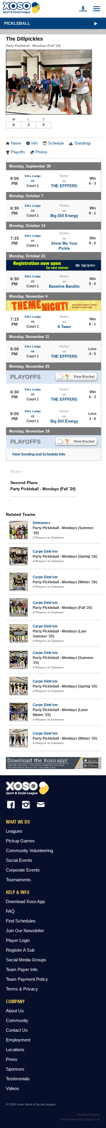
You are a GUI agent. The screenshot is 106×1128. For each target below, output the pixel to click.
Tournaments (18, 879)
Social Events (19, 860)
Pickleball (17, 23)
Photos (41, 152)
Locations (15, 1049)
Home (16, 143)
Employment (18, 1039)
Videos (12, 1088)
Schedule (56, 143)
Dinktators (41, 523)
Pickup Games (20, 840)
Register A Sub (20, 950)
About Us (15, 1010)
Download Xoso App (25, 901)
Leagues (14, 831)
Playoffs (18, 152)
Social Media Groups (26, 959)
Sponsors (15, 1068)
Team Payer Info (21, 969)
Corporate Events (23, 869)
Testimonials (18, 1078)
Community (17, 1020)
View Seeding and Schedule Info (38, 454)
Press (11, 1059)
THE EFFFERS (64, 186)
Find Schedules (21, 920)
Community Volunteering (29, 850)
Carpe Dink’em (45, 551)
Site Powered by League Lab (80, 1119)
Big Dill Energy (64, 215)
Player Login (18, 940)
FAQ (10, 911)
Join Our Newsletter (25, 930)
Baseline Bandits (64, 286)
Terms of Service (89, 1114)
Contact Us (17, 1030)
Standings (82, 143)
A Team (64, 326)
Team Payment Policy (27, 979)
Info (34, 143)
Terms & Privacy (22, 988)
